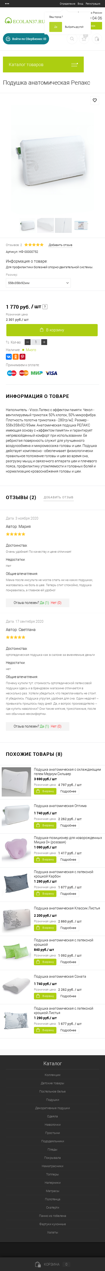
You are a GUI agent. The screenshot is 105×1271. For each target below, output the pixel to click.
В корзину (55, 330)
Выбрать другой (74, 27)
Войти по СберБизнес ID (29, 39)
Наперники (53, 1182)
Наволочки (53, 1124)
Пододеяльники (52, 1141)
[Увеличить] (52, 160)
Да (55, 27)
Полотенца (52, 1199)
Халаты (52, 1232)
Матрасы (52, 1191)
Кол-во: (16, 342)
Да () (44, 603)
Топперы (52, 1174)
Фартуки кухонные (52, 1224)
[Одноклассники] (16, 357)
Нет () (56, 603)
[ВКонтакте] (9, 357)
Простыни (52, 1133)
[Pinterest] (22, 357)
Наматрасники (52, 1166)
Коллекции (52, 1075)
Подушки (52, 1100)
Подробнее (68, 791)
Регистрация (93, 3)
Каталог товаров (26, 64)
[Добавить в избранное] (94, 100)
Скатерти (52, 1207)
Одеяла (52, 1116)
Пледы (52, 1149)
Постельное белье (52, 1091)
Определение (67, 3)
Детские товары (52, 1083)
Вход (80, 3)
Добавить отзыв (59, 497)
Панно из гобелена (52, 1216)
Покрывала (52, 1158)
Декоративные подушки (52, 1108)
